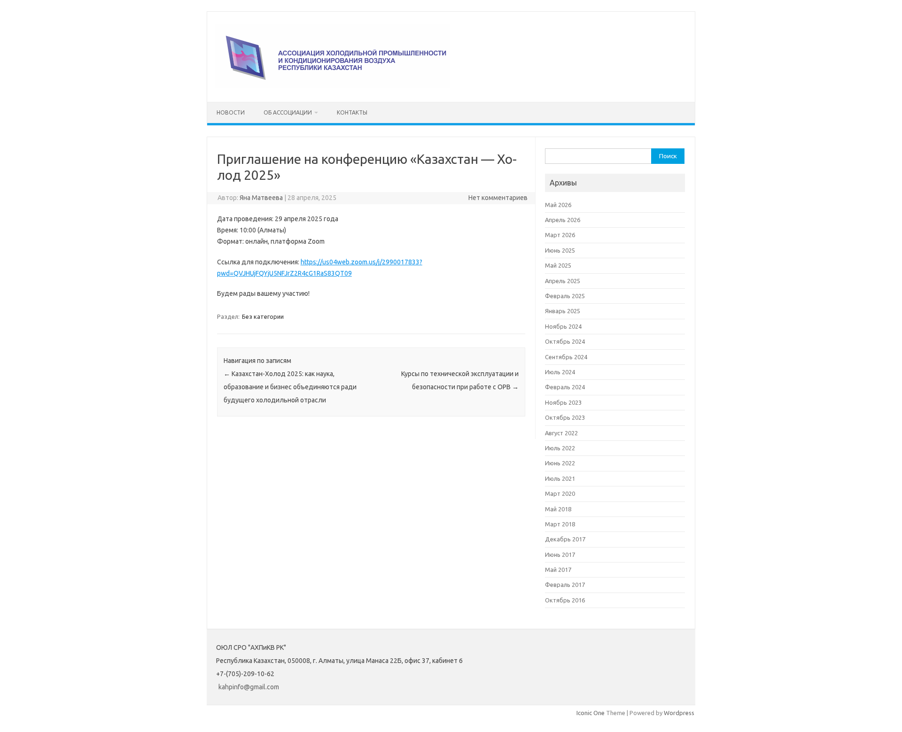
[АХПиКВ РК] (332, 86)
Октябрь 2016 (565, 600)
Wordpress (679, 712)
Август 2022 (561, 433)
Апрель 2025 (562, 280)
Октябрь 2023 (565, 417)
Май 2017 (558, 569)
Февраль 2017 (565, 584)
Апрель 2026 (562, 219)
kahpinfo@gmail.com (248, 687)
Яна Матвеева (261, 197)
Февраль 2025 (565, 296)
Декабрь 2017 (565, 539)
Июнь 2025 (560, 250)
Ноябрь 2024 (563, 326)
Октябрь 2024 (565, 341)
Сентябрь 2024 (566, 357)
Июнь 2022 (560, 463)
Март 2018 (560, 524)
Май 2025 (558, 265)
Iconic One (590, 712)
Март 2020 (560, 493)
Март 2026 (560, 234)
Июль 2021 (560, 478)
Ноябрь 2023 (563, 402)
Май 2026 (558, 204)
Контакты (352, 112)
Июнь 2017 (560, 554)
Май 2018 (558, 509)
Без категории (263, 316)
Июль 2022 (560, 448)
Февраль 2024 (565, 387)
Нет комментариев (498, 197)
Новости (231, 112)
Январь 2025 (562, 311)
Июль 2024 (560, 372)
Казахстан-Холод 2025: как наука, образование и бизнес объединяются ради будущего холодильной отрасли (290, 387)
